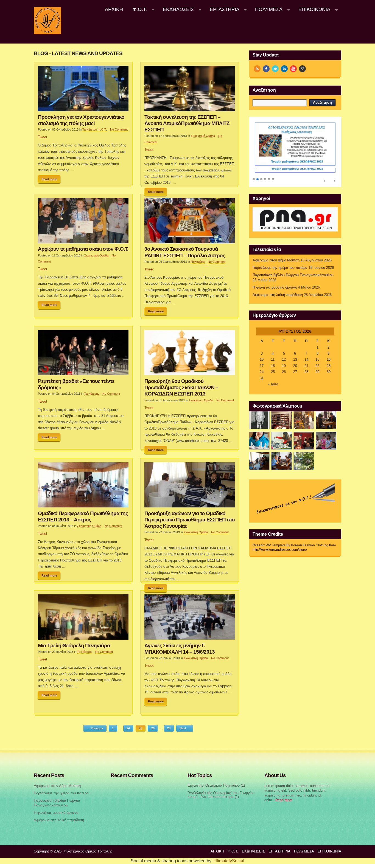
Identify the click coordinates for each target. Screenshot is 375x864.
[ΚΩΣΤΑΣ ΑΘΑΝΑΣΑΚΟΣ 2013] (259, 441)
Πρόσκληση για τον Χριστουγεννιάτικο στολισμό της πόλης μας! (81, 120)
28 (168, 728)
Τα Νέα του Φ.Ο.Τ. (94, 129)
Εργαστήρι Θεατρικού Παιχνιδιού (214, 785)
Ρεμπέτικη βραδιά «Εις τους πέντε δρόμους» (76, 384)
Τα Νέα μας (91, 393)
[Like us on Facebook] (266, 69)
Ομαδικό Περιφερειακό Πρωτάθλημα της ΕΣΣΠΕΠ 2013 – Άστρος (83, 516)
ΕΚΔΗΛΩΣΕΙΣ (176, 9)
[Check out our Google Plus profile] (302, 69)
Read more (49, 179)
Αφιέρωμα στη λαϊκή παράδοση (278, 295)
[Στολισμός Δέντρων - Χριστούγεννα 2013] (303, 461)
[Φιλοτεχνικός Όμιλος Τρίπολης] (47, 33)
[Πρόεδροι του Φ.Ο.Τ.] (259, 420)
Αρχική (114, 9)
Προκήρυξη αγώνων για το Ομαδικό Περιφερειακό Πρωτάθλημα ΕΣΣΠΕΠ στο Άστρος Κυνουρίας (189, 519)
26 (153, 728)
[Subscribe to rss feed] (257, 69)
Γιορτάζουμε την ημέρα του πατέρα (280, 268)
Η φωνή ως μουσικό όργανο (275, 287)
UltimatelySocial (228, 861)
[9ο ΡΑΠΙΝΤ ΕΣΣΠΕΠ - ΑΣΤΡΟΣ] (281, 461)
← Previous (95, 728)
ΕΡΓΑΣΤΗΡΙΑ (222, 9)
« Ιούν (273, 384)
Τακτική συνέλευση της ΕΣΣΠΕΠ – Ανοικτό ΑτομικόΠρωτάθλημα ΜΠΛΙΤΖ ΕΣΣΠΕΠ (187, 123)
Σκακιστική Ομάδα (203, 135)
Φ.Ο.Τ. (137, 9)
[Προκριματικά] (281, 441)
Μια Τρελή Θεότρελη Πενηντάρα (74, 645)
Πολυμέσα (266, 9)
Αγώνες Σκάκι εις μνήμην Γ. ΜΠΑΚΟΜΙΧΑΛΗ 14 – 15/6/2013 (179, 648)
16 (329, 360)
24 (128, 728)
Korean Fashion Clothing (309, 545)
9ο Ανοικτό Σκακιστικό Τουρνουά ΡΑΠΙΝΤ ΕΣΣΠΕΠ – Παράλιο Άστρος (184, 252)
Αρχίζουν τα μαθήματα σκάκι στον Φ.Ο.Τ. (83, 249)
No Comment (119, 129)
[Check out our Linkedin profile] (284, 69)
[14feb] (303, 420)
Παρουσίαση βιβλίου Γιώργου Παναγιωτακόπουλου (293, 275)
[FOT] (281, 420)
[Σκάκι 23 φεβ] (326, 420)
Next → (185, 728)
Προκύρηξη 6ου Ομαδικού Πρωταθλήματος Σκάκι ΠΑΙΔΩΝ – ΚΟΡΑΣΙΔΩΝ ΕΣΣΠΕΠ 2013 (181, 387)
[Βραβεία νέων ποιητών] (303, 441)
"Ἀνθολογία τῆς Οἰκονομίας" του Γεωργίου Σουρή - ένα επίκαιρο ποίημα (221, 795)
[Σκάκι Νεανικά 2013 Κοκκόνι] (326, 441)
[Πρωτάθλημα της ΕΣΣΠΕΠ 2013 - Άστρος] (259, 461)
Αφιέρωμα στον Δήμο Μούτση (276, 260)
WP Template (276, 545)
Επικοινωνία (311, 9)
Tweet (42, 137)
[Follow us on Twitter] (275, 69)
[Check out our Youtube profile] (293, 69)
